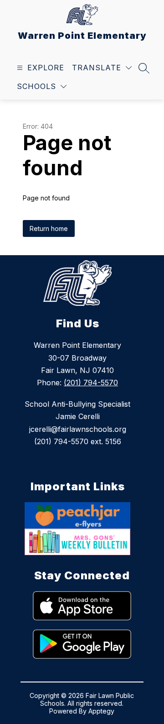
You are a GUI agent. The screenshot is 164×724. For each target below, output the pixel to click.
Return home (49, 228)
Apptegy (101, 711)
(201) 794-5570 (91, 382)
